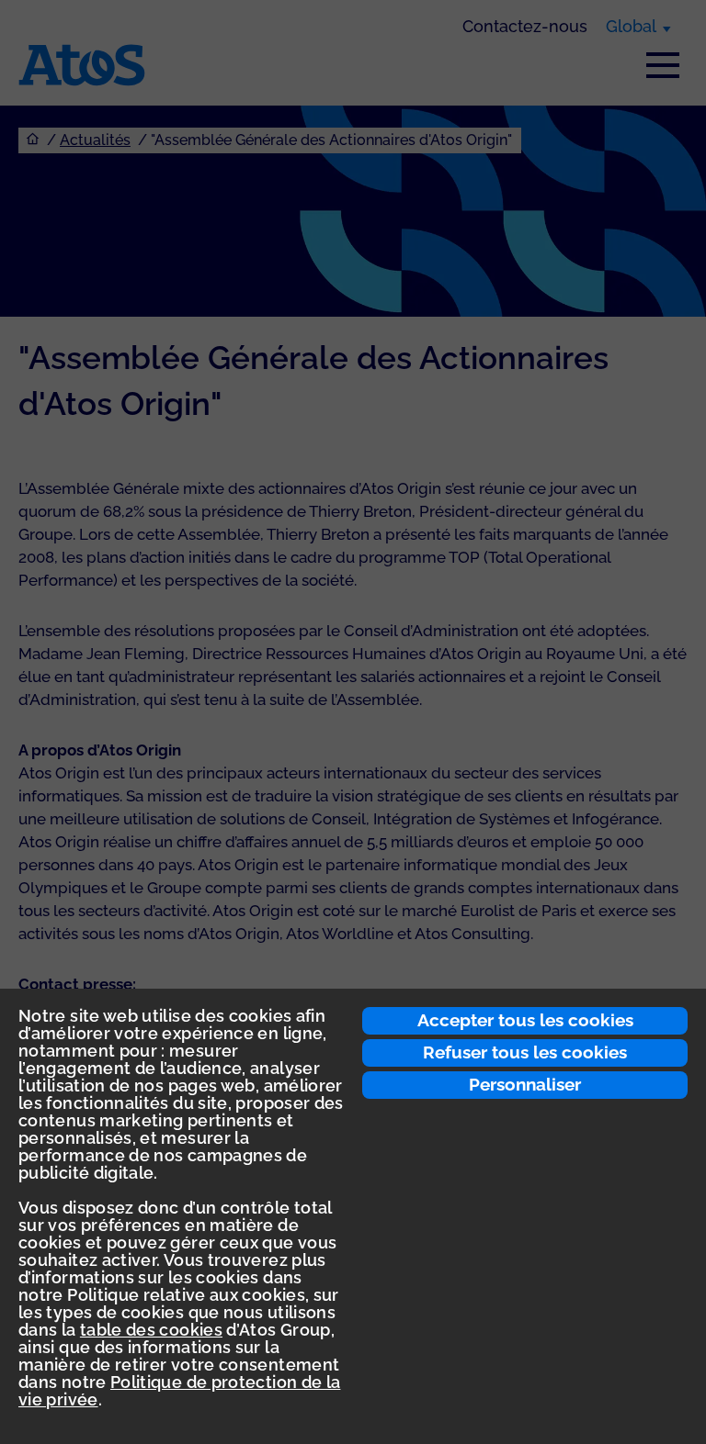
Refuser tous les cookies (525, 1052)
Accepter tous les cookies (525, 1020)
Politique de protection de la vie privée (179, 1390)
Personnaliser (525, 1084)
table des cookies (151, 1329)
